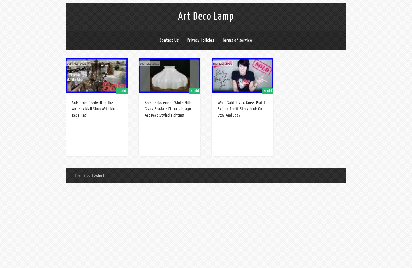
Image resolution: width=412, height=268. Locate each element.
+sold (122, 91)
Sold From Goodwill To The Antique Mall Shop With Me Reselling (93, 109)
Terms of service (237, 40)
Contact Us (169, 40)
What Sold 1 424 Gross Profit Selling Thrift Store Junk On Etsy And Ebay (241, 109)
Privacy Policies (200, 40)
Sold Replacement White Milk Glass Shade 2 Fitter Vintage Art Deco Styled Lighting (168, 109)
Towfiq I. (98, 175)
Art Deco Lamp (206, 16)
